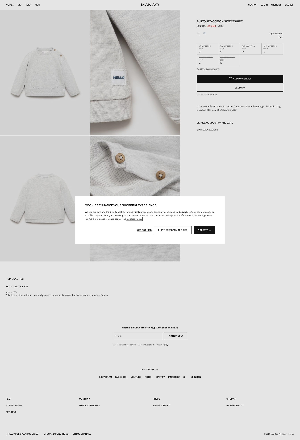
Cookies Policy (134, 218)
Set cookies (144, 230)
